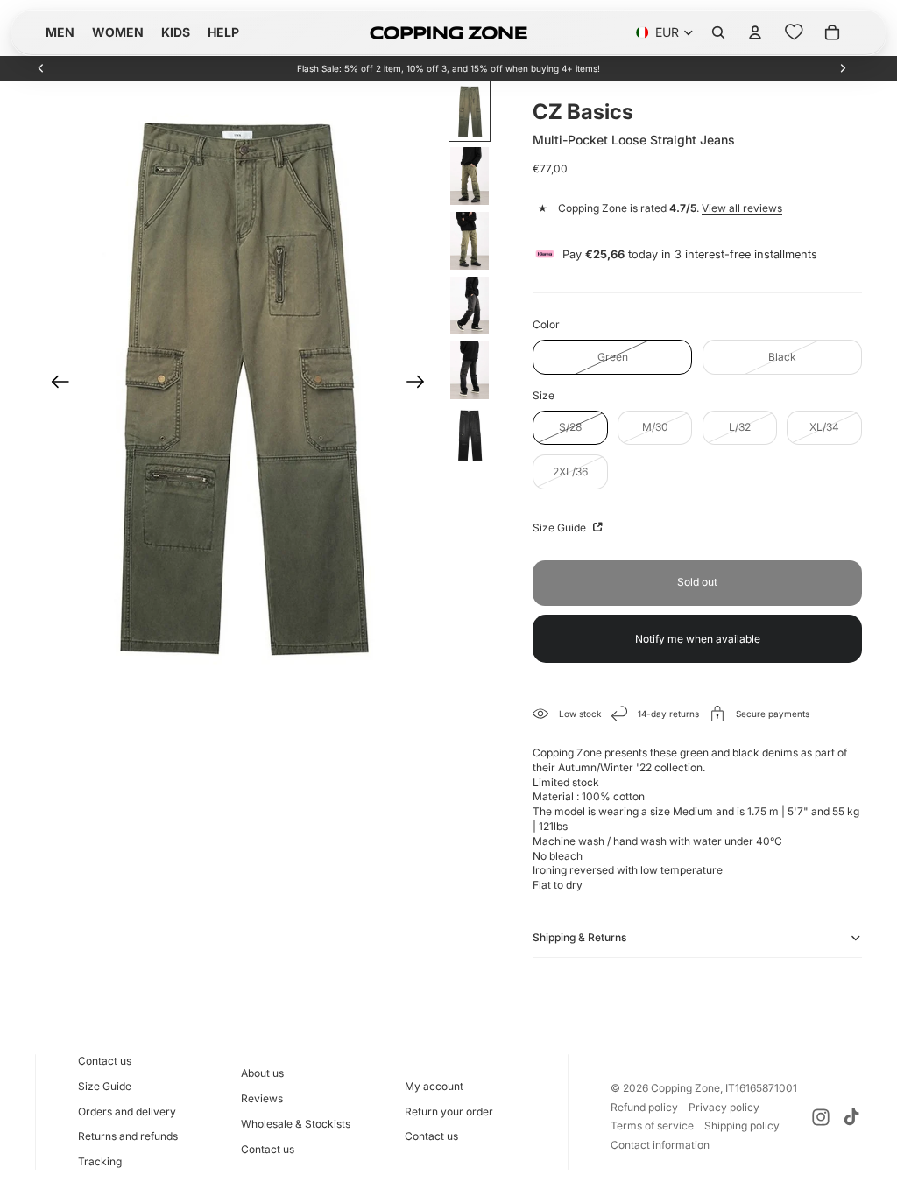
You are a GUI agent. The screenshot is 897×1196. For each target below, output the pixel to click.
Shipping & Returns (579, 937)
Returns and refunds (128, 1136)
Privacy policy (724, 1107)
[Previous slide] (41, 68)
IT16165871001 (761, 1087)
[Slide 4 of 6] (469, 305)
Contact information (660, 1144)
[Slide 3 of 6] (469, 241)
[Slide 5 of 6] (469, 370)
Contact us (104, 1060)
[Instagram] (820, 1117)
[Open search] (718, 32)
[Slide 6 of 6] (469, 435)
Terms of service (652, 1125)
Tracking (100, 1161)
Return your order (449, 1111)
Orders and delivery (127, 1111)
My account (434, 1086)
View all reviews (742, 208)
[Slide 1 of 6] (469, 111)
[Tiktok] (851, 1117)
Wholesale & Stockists (295, 1123)
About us (262, 1073)
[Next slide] (842, 68)
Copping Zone (685, 1087)
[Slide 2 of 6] (469, 176)
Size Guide (561, 527)
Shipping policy (742, 1125)
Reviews (262, 1098)
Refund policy (644, 1107)
